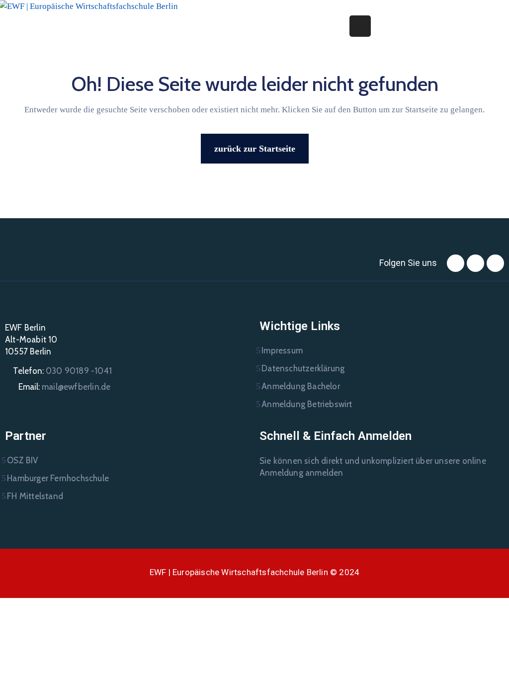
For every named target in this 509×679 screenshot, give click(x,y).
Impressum (282, 350)
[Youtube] (495, 263)
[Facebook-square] (455, 263)
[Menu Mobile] (360, 26)
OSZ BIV (22, 460)
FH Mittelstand (35, 496)
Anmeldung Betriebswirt (306, 404)
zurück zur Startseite (254, 149)
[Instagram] (475, 263)
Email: (64, 387)
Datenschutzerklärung (302, 368)
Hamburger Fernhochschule (58, 478)
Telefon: (62, 371)
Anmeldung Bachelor (300, 386)
